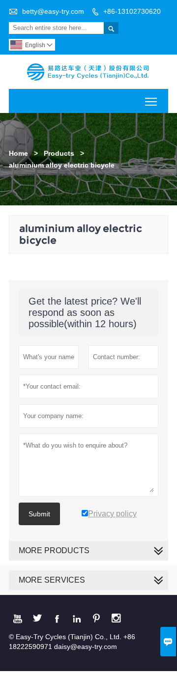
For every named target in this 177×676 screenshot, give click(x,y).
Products (59, 153)
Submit (39, 514)
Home (18, 153)
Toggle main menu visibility (151, 101)
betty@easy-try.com (53, 11)
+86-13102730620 (132, 11)
